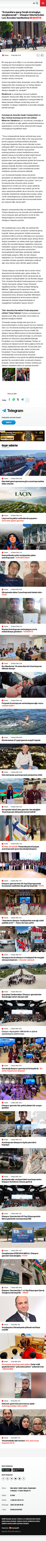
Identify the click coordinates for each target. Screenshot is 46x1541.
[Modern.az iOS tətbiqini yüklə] (18, 1470)
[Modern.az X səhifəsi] (23, 1478)
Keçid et (8, 422)
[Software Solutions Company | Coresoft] (14, 1528)
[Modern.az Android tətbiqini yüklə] (7, 1470)
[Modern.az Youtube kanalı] (15, 1478)
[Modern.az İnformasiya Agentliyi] (10, 1461)
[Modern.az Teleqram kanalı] (11, 1478)
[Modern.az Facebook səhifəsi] (3, 1478)
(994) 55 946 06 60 (16, 1504)
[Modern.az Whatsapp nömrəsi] (19, 1478)
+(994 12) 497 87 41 (17, 1500)
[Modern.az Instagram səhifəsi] (7, 1478)
